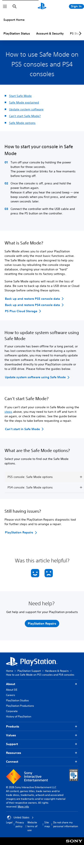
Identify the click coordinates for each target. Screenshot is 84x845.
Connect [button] (12, 762)
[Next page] (79, 33)
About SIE (11, 689)
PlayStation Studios (17, 700)
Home (9, 671)
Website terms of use (32, 826)
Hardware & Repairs (57, 671)
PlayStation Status (16, 33)
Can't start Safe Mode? (25, 116)
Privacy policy (20, 824)
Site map (47, 824)
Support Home (14, 20)
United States (21, 817)
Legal (9, 822)
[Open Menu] (5, 6)
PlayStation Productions (20, 706)
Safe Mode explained (24, 102)
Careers (10, 695)
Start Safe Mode (20, 96)
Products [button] (12, 726)
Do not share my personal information (65, 824)
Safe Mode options (22, 123)
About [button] (10, 684)
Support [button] (12, 744)
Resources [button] (13, 753)
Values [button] (11, 735)
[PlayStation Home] (42, 6)
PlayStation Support (29, 671)
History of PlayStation (18, 716)
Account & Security (50, 33)
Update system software (26, 109)
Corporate (12, 711)
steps (8, 412)
